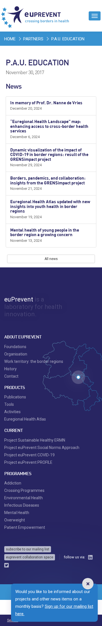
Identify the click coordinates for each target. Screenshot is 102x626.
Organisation (15, 354)
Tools (9, 404)
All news (51, 259)
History (10, 369)
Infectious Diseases (21, 505)
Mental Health (16, 512)
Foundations (15, 346)
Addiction (12, 483)
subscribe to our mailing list (27, 549)
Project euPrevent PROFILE (28, 462)
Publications (15, 397)
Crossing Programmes (24, 490)
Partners (33, 38)
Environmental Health (23, 498)
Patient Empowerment (24, 527)
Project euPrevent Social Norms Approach (41, 447)
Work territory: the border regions (33, 361)
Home (10, 38)
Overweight (14, 520)
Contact (11, 376)
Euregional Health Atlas (25, 419)
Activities (12, 411)
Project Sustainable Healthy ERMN (34, 440)
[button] (88, 583)
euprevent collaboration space (29, 557)
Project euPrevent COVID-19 (29, 455)
